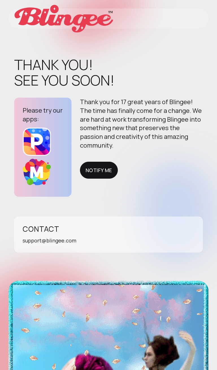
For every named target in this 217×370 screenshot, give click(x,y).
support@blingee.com (49, 240)
